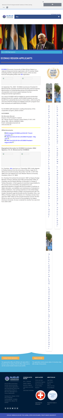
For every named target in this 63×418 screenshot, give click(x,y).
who (11, 168)
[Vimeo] (15, 408)
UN (22, 74)
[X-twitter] (5, 408)
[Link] (17, 408)
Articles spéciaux (59, 100)
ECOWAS (4, 69)
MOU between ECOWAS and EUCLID (16, 133)
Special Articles (50, 248)
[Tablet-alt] (8, 408)
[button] (52, 4)
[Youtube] (12, 408)
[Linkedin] (10, 408)
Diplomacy (50, 100)
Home (2, 52)
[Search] (7, 7)
